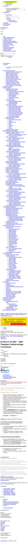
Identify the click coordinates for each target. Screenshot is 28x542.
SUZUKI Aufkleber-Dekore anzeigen (17, 192)
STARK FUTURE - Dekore (15, 188)
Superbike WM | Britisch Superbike (13, 291)
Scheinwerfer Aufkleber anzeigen (16, 106)
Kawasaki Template (13, 263)
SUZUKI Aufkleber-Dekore (12, 190)
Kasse (2, 524)
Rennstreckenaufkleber (14, 97)
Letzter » (5, 328)
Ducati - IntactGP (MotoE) (14, 174)
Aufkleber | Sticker (7, 39)
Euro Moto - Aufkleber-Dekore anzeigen (17, 134)
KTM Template (12, 264)
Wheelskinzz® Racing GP (11, 211)
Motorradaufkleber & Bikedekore (10, 42)
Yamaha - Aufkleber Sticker (15, 204)
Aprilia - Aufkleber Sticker (14, 144)
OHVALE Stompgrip (13, 240)
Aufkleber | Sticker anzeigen (12, 89)
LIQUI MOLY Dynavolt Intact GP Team (15, 286)
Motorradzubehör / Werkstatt (9, 51)
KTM (10, 127)
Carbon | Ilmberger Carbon (9, 37)
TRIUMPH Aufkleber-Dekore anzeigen (17, 197)
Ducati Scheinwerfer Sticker (15, 109)
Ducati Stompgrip (12, 233)
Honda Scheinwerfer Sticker (15, 111)
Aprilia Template (12, 258)
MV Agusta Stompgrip (13, 238)
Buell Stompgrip (12, 232)
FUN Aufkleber (12, 96)
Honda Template (12, 262)
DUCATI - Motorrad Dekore (15, 158)
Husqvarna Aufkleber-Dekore (12, 167)
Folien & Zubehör (7, 49)
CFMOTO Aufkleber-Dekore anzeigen (17, 152)
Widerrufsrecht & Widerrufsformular (11, 501)
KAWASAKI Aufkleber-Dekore (13, 176)
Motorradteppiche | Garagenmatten (13, 292)
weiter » (5, 327)
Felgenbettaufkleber (13, 103)
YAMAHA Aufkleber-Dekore (12, 200)
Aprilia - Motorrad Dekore (14, 143)
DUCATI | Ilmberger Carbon (12, 77)
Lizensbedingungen (7, 376)
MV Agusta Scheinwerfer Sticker (16, 113)
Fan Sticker (11, 98)
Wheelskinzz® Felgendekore (9, 41)
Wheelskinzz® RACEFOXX (12, 209)
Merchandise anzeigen (11, 283)
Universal (11, 244)
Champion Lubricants (8, 48)
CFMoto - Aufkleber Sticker (15, 155)
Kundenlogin (6, 12)
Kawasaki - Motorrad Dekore (15, 178)
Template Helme (9, 279)
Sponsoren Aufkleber (13, 92)
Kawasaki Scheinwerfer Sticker (15, 112)
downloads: (3, 358)
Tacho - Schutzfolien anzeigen (15, 248)
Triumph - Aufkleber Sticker (15, 199)
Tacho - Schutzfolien (10, 247)
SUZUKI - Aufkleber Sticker (15, 194)
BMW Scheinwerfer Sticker (15, 108)
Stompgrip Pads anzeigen (14, 228)
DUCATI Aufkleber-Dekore (12, 156)
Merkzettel (5, 22)
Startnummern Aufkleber (14, 93)
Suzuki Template (12, 265)
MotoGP (8, 287)
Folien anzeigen (12, 303)
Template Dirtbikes (10, 269)
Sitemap (2, 529)
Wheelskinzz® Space (10, 221)
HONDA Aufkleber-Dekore (12, 162)
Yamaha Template (12, 268)
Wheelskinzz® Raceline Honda (15, 219)
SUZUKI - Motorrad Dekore (15, 193)
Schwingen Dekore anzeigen (15, 119)
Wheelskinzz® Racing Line (12, 215)
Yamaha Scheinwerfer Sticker (15, 114)
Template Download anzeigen (12, 254)
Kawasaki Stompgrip (13, 236)
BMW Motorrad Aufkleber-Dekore (13, 145)
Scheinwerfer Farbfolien (14, 116)
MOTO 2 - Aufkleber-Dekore (12, 170)
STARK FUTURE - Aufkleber (15, 189)
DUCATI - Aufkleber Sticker (15, 160)
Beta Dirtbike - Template (14, 273)
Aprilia (10, 120)
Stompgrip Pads (9, 227)
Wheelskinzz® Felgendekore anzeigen (14, 208)
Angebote (3, 528)
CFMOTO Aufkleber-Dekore (12, 151)
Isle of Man (8, 289)
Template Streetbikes (10, 256)
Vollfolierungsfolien (13, 306)
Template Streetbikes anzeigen (15, 257)
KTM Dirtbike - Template (14, 275)
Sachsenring (8, 290)
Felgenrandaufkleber (10, 100)
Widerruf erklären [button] (4, 519)
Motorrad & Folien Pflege (8, 47)
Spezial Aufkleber (12, 95)
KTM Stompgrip (12, 237)
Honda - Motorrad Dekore (14, 165)
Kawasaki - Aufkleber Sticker (15, 179)
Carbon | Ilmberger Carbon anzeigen (14, 71)
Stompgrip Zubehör (13, 246)
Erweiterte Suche (9, 56)
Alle (4, 36)
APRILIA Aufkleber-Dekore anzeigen (17, 141)
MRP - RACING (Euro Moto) (15, 135)
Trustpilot (10, 57)
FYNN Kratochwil (10, 285)
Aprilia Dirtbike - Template (14, 271)
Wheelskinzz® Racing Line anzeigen (17, 216)
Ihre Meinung (3, 486)
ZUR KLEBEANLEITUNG (10, 2)
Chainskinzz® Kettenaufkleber (12, 117)
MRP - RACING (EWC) (14, 139)
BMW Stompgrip (12, 231)
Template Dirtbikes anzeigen (15, 270)
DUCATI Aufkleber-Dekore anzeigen (17, 157)
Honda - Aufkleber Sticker (14, 166)
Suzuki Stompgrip (12, 241)
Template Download (7, 43)
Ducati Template (12, 260)
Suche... (2, 56)
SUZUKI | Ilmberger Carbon (12, 81)
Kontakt (5, 505)
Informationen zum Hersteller (9, 377)
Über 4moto (8, 4)
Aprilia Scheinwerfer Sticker (15, 107)
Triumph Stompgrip (13, 242)
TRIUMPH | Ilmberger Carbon (12, 82)
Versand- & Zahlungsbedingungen (10, 503)
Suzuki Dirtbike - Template (14, 276)
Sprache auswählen (10, 8)
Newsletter (3, 527)
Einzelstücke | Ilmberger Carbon (13, 84)
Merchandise (6, 46)
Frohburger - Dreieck (10, 295)
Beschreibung (6, 374)
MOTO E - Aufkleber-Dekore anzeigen (17, 173)
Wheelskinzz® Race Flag (11, 214)
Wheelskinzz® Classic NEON (12, 213)
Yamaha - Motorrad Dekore (15, 203)
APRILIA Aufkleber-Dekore (12, 140)
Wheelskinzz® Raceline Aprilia (15, 217)
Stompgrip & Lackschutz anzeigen (13, 226)
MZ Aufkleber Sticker (10, 183)
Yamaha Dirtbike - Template (15, 278)
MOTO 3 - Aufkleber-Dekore (12, 171)
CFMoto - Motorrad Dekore (15, 154)
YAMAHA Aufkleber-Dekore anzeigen (17, 201)
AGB (4, 500)
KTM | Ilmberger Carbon (11, 80)
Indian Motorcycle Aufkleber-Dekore (14, 168)
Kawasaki (11, 125)
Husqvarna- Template (13, 274)
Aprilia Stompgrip (12, 230)
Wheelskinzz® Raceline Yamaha (16, 220)
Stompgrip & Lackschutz (8, 44)
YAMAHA (11, 251)
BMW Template (12, 259)
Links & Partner (9, 3)
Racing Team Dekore (7, 38)
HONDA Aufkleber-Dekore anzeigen (17, 163)
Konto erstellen (12, 20)
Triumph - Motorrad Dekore (15, 198)
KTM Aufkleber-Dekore (11, 181)
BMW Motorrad (12, 122)
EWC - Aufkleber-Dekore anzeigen (16, 138)
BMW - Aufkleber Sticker (14, 150)
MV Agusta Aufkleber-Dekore (12, 182)
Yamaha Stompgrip (13, 243)
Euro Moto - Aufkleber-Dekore (12, 133)
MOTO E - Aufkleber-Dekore (12, 172)
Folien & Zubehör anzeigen (12, 301)
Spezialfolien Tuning (13, 305)
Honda (10, 124)
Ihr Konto (3, 523)
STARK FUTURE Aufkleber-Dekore (14, 184)
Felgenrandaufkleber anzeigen (15, 101)
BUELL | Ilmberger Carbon (12, 75)
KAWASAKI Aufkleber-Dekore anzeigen (18, 177)
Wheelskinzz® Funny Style (12, 222)
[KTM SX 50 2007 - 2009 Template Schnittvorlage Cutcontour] (14, 337)
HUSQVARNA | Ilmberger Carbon (13, 79)
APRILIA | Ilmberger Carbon (12, 73)
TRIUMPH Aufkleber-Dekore (12, 195)
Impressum (5, 499)
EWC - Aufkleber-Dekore (11, 136)
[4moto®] (4, 27)
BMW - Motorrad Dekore (14, 149)
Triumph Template (13, 267)
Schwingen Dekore (10, 118)
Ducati (10, 123)
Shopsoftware (3, 540)
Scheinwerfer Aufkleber (11, 104)
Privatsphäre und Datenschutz (9, 504)
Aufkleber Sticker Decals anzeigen (16, 91)
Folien (7, 302)
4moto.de (8, 284)
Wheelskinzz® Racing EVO (12, 210)
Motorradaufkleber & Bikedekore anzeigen (15, 131)
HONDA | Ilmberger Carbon (12, 76)
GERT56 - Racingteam (11, 294)
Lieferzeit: (3, 352)
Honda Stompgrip (12, 235)
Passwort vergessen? (13, 21)
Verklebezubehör (9, 307)
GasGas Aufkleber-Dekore (11, 161)
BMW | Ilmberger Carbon (11, 74)
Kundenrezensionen (7, 378)
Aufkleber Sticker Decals (11, 90)
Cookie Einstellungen (8, 507)
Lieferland (8, 9)
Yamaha (10, 128)
